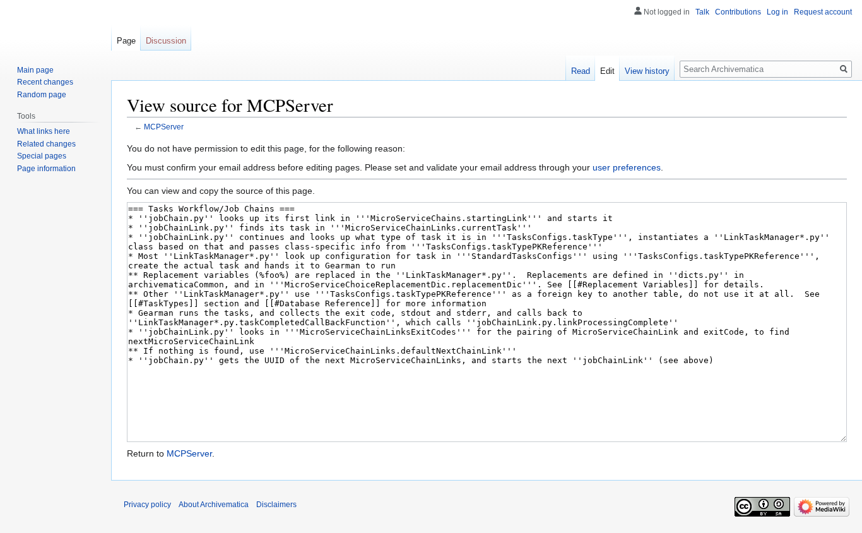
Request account (823, 12)
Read (580, 71)
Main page (35, 70)
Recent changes (45, 82)
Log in (777, 12)
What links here (43, 131)
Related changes (46, 144)
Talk (702, 12)
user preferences (627, 167)
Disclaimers (276, 504)
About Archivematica (214, 504)
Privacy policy (147, 504)
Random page (41, 94)
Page (126, 40)
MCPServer (164, 127)
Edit (607, 71)
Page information (46, 168)
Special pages (41, 156)
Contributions (738, 12)
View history (647, 71)
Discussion (166, 40)
